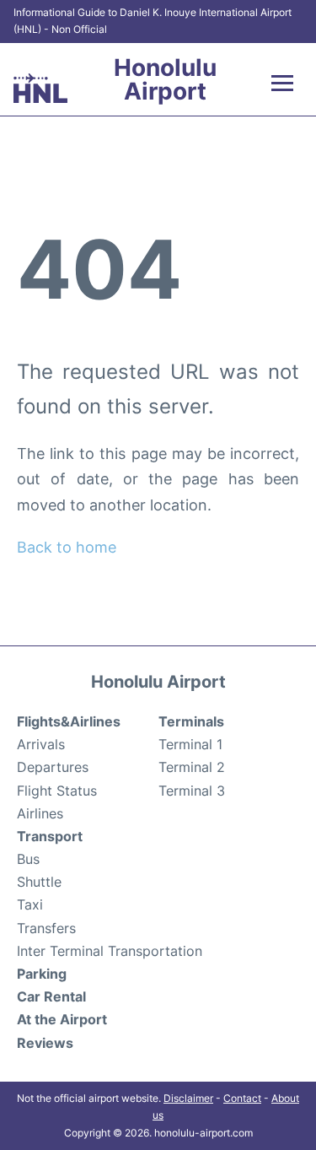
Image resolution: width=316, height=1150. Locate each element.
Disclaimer (188, 1098)
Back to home (66, 547)
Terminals (191, 721)
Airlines (40, 813)
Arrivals (41, 744)
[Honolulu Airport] (40, 88)
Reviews (45, 1042)
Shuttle (39, 881)
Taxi (30, 904)
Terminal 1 (190, 744)
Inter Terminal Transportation (109, 950)
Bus (28, 858)
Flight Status (57, 790)
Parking (42, 973)
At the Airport (62, 1019)
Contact (242, 1098)
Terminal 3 (191, 790)
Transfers (46, 928)
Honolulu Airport (165, 79)
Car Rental (51, 996)
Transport (50, 836)
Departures (52, 767)
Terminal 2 (191, 767)
